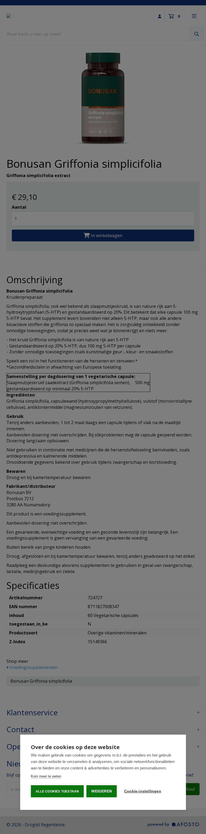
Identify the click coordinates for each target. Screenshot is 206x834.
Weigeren (101, 791)
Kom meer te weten (46, 776)
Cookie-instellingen (142, 791)
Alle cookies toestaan (57, 791)
